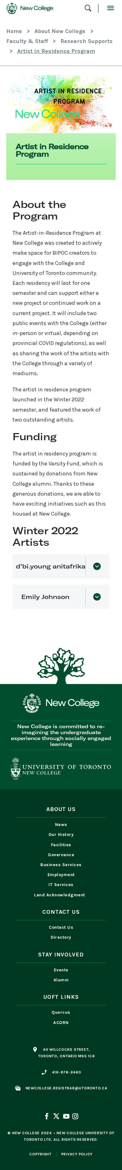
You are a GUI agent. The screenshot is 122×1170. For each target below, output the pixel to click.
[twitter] (56, 1117)
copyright (40, 1154)
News (61, 824)
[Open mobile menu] (110, 8)
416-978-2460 (66, 1072)
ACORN (61, 1022)
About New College (59, 31)
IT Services (61, 884)
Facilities (61, 844)
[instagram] (75, 1117)
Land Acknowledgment (61, 895)
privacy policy (77, 1154)
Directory (61, 937)
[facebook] (47, 1117)
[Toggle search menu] (88, 8)
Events (61, 970)
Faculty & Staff (27, 41)
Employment (61, 874)
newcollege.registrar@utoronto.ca (67, 1088)
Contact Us (61, 927)
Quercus (61, 1012)
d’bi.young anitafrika (53, 566)
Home (14, 31)
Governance (61, 854)
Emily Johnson (45, 597)
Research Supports (86, 41)
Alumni (61, 980)
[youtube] (66, 1117)
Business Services (61, 864)
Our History (61, 834)
